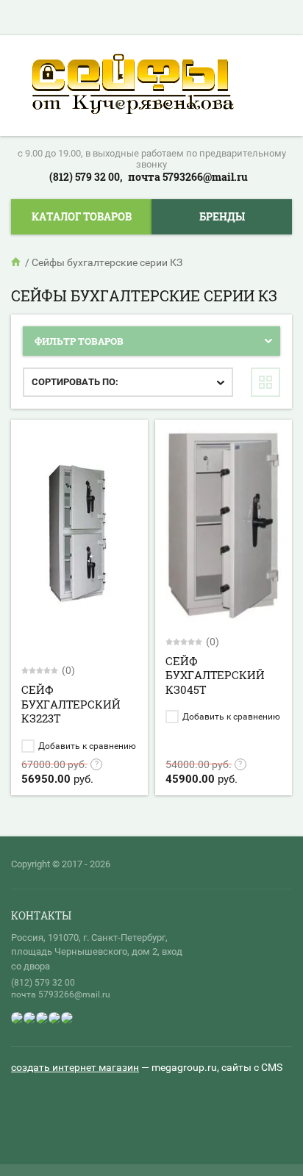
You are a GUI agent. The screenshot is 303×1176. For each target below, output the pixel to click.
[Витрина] (265, 382)
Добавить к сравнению (86, 746)
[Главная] (17, 262)
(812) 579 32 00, (85, 177)
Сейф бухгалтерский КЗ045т (215, 675)
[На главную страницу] (133, 86)
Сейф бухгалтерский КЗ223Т (71, 703)
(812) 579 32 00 (43, 983)
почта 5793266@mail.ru (188, 177)
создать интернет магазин (75, 1067)
